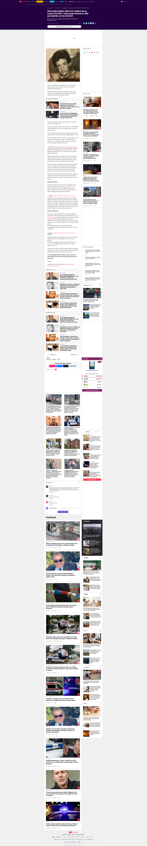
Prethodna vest (53, 354)
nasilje (58, 359)
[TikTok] (94, 52)
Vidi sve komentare (63, 511)
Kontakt (63, 839)
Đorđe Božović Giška (70, 186)
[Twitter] (89, 52)
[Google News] (97, 52)
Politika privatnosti (89, 839)
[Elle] (62, 837)
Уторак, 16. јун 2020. (69, 232)
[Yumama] (87, 837)
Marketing (56, 839)
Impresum (60, 839)
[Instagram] (87, 52)
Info (53, 7)
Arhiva (84, 839)
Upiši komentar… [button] (53, 508)
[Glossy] (68, 837)
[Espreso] (58, 837)
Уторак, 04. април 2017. (70, 146)
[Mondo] (22, 1)
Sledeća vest (73, 354)
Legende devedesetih (58, 146)
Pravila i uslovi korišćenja (70, 839)
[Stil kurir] (65, 837)
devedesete (48, 359)
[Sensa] (82, 837)
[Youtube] (92, 52)
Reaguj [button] (49, 369)
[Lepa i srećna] (72, 837)
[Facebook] (84, 52)
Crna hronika (57, 7)
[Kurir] (53, 837)
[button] (79, 23)
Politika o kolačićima (79, 839)
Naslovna (49, 7)
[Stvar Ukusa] (93, 837)
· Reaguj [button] (86, 115)
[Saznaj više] (100, 285)
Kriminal (54, 359)
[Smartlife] (77, 837)
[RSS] (99, 52)
